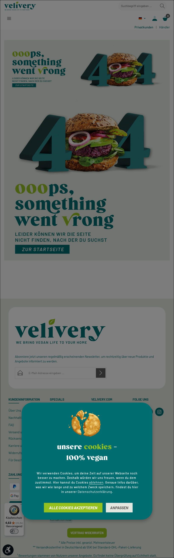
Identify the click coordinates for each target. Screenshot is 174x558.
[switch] (14, 531)
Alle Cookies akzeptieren (73, 507)
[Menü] (9, 18)
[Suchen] (162, 6)
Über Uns (14, 410)
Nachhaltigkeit (18, 418)
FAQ (11, 425)
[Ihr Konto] (154, 18)
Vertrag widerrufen (87, 533)
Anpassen (119, 507)
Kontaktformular (61, 520)
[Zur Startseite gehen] (20, 5)
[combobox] (138, 6)
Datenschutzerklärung (95, 492)
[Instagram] (159, 412)
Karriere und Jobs (20, 446)
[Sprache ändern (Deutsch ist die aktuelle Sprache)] (142, 18)
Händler (164, 27)
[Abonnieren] (100, 373)
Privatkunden (144, 27)
